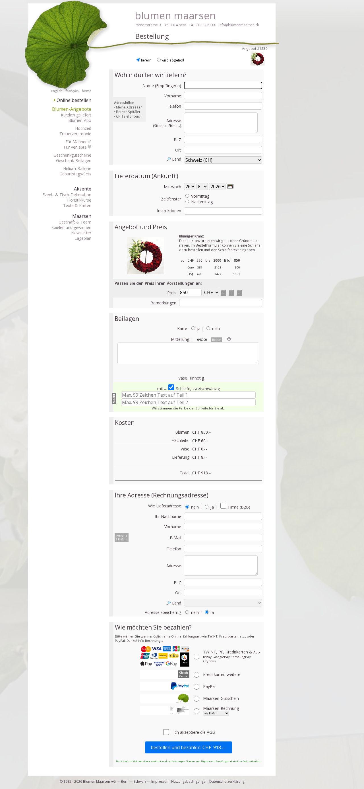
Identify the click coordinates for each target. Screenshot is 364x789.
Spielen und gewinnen (71, 227)
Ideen (216, 339)
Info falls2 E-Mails (121, 537)
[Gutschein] (164, 698)
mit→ (162, 388)
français (72, 91)
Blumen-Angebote (71, 109)
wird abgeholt (173, 60)
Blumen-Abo (79, 120)
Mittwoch (172, 186)
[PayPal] (164, 686)
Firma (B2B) (238, 507)
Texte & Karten (77, 205)
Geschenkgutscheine (72, 155)
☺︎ (229, 338)
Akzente (82, 189)
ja (198, 328)
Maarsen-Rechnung (221, 708)
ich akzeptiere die (190, 732)
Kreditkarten (221, 674)
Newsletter (81, 232)
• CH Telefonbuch (128, 116)
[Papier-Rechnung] (164, 710)
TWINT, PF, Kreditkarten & (232, 656)
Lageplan (83, 238)
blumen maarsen (175, 15)
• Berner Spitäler (127, 111)
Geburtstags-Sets (75, 174)
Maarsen (81, 216)
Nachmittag (202, 201)
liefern (146, 60)
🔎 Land (173, 159)
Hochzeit (83, 128)
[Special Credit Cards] (164, 674)
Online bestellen (72, 100)
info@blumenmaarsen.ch (239, 24)
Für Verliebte (75, 147)
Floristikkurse (79, 200)
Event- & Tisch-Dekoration (66, 194)
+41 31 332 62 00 (202, 24)
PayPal (209, 686)
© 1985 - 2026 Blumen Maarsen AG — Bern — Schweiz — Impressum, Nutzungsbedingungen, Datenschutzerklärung (152, 781)
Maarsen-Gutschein (221, 698)
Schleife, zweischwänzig (197, 388)
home (86, 91)
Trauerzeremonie (75, 133)
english (56, 91)
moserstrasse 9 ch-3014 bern (161, 24)
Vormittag (200, 196)
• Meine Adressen (128, 107)
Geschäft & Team (75, 222)
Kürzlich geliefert (76, 115)
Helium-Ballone (77, 168)
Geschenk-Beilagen (73, 160)
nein (216, 328)
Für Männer (76, 141)
